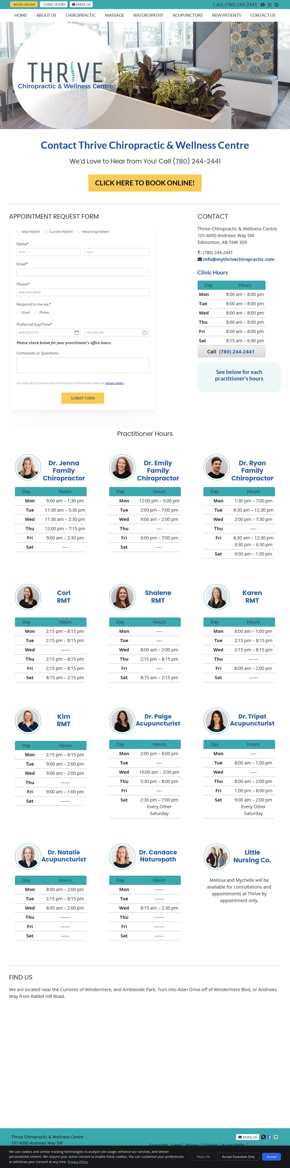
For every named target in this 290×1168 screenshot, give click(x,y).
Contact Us (263, 15)
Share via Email (276, 1137)
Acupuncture (188, 15)
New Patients (226, 15)
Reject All (203, 1157)
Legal (177, 1145)
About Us (46, 15)
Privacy (192, 1145)
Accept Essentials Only (238, 1157)
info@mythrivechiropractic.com (239, 259)
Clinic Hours (54, 4)
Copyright (159, 1145)
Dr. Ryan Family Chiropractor (252, 471)
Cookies (210, 1145)
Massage (114, 15)
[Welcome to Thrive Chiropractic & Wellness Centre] (65, 88)
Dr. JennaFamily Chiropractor (64, 471)
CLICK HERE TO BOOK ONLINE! (145, 183)
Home (20, 15)
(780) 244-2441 (241, 4)
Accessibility (233, 1145)
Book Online (24, 4)
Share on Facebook (270, 1137)
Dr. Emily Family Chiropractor (158, 471)
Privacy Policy (78, 1162)
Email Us (83, 4)
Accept (271, 1157)
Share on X (263, 1137)
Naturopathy (148, 15)
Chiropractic (80, 15)
